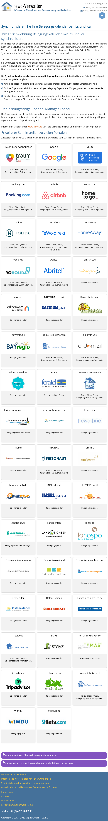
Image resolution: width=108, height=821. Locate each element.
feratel (54, 372)
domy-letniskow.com (54, 334)
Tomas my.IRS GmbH (89, 635)
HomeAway (90, 222)
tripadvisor (18, 673)
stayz (54, 635)
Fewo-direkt (54, 222)
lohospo (89, 522)
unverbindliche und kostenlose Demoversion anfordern (29, 787)
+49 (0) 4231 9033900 (96, 7)
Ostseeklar (18, 598)
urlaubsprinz (54, 673)
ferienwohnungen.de (54, 410)
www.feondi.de (35, 126)
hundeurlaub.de (18, 485)
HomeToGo (90, 184)
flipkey (18, 447)
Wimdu (18, 710)
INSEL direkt (54, 485)
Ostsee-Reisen (54, 598)
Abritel (54, 259)
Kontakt (5, 796)
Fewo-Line (89, 410)
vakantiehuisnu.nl (90, 673)
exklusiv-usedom (18, 372)
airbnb (54, 184)
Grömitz (89, 447)
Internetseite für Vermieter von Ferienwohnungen (26, 778)
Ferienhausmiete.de (90, 372)
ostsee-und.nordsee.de (90, 598)
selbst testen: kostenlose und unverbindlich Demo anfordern (39, 763)
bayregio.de (18, 334)
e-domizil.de (90, 334)
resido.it (18, 635)
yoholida (18, 259)
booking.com (18, 184)
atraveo (18, 297)
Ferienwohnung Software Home (17, 804)
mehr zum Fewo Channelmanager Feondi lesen (31, 755)
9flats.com (54, 710)
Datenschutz (7, 800)
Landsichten (54, 522)
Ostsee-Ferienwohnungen (90, 560)
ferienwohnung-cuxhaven (18, 410)
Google (54, 146)
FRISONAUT (54, 447)
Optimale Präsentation (18, 560)
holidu (18, 222)
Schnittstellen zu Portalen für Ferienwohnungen (25, 783)
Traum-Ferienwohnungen (18, 146)
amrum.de (90, 259)
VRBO (90, 146)
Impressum (7, 792)
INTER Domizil (90, 485)
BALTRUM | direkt (54, 297)
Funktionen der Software (13, 774)
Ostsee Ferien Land (54, 560)
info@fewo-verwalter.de (95, 10)
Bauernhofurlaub (89, 297)
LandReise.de (18, 522)
